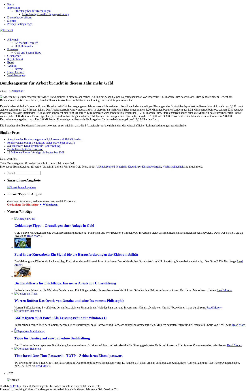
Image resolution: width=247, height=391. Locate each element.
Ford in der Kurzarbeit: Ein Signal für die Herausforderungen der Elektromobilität (76, 254)
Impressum (13, 7)
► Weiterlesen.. (48, 204)
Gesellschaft (14, 55)
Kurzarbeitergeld (151, 166)
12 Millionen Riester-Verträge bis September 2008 (35, 152)
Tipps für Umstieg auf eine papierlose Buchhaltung (52, 338)
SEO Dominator (23, 46)
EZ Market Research (26, 42)
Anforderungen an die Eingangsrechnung (45, 14)
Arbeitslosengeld (105, 166)
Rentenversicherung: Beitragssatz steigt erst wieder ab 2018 (41, 142)
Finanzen (12, 49)
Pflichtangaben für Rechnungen (32, 10)
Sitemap (11, 20)
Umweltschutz (15, 72)
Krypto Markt (15, 59)
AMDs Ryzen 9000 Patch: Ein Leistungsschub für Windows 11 (60, 318)
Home (10, 4)
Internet (18, 68)
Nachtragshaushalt (173, 166)
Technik (11, 65)
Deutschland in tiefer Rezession (25, 149)
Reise (10, 62)
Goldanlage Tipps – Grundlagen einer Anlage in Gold (54, 225)
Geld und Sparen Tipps (27, 52)
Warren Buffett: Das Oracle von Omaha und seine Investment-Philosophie (69, 301)
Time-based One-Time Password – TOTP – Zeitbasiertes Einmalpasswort (68, 356)
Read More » (34, 235)
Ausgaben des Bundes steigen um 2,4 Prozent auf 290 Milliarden (44, 139)
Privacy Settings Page (19, 24)
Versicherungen (16, 75)
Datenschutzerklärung (19, 17)
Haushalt (121, 166)
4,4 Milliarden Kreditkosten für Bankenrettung (33, 145)
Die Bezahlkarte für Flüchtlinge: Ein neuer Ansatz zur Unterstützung (65, 283)
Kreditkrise (134, 166)
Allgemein (13, 39)
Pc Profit (14, 386)
